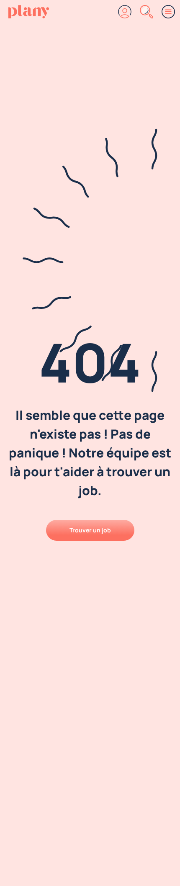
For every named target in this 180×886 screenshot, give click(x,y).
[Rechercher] (146, 11)
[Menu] (168, 11)
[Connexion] (124, 11)
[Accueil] (28, 11)
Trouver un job (90, 530)
